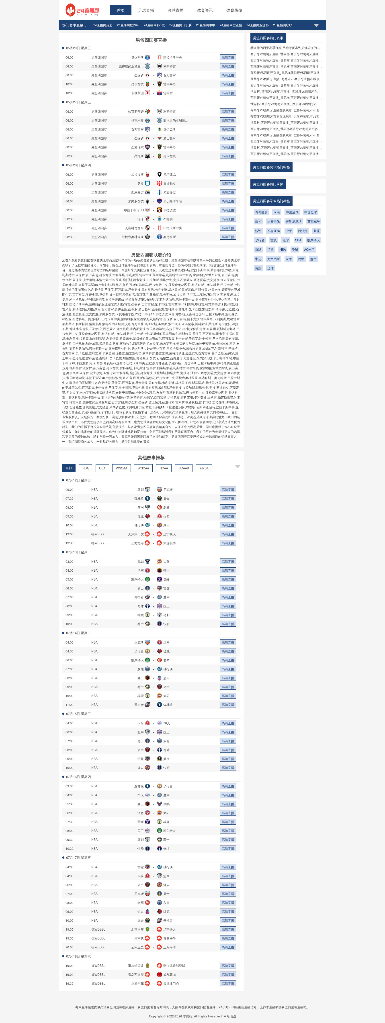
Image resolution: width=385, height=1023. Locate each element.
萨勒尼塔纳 (293, 221)
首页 (121, 10)
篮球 (258, 249)
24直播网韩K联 (154, 25)
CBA (102, 468)
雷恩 (273, 240)
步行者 (259, 240)
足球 (270, 268)
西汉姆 (302, 230)
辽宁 (286, 240)
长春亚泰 (273, 230)
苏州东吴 (313, 221)
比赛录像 (273, 221)
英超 (258, 268)
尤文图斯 (273, 259)
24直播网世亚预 (231, 25)
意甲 (313, 259)
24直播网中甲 (205, 25)
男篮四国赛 (99, 57)
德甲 (301, 259)
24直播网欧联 (282, 25)
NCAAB (183, 468)
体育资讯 (205, 10)
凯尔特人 (313, 240)
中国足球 (292, 212)
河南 (277, 212)
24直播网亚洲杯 (257, 25)
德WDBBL (98, 534)
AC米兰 (309, 249)
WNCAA (121, 468)
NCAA (164, 468)
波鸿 (258, 230)
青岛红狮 (261, 212)
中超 (258, 259)
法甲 (289, 259)
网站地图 (229, 1016)
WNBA (204, 468)
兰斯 (270, 249)
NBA (85, 468)
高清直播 (228, 57)
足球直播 (146, 10)
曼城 (295, 249)
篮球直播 (176, 10)
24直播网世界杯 (128, 25)
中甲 (289, 230)
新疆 (316, 230)
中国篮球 (310, 212)
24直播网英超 (103, 25)
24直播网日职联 (180, 25)
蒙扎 (258, 221)
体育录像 (234, 10)
